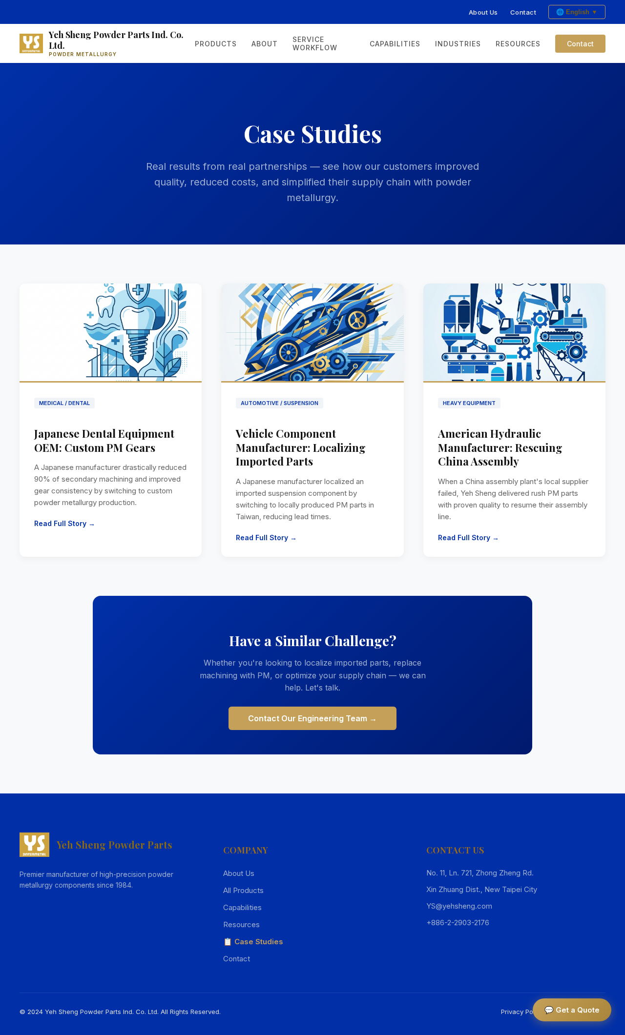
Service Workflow (314, 43)
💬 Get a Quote (572, 1010)
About (264, 44)
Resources (518, 44)
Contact (523, 12)
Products (216, 44)
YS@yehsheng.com (459, 906)
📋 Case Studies (253, 941)
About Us (483, 12)
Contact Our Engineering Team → (312, 718)
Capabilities (395, 44)
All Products (243, 890)
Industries (458, 44)
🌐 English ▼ (577, 12)
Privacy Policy (522, 1011)
